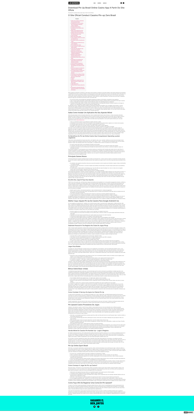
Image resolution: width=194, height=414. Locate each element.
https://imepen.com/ (80, 119)
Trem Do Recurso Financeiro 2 (77, 63)
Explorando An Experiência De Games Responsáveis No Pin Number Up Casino (77, 60)
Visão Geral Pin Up (74, 83)
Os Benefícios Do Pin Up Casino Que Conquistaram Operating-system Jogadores (77, 24)
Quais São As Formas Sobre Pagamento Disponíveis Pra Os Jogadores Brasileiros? (77, 52)
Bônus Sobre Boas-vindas (76, 36)
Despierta (99, 3)
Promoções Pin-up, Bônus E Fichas (77, 74)
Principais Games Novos (75, 26)
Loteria (72, 78)
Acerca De (104, 3)
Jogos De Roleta (74, 35)
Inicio (95, 3)
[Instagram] (123, 3)
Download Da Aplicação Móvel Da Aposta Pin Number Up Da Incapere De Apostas (78, 88)
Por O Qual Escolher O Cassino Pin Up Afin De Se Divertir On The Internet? (77, 71)
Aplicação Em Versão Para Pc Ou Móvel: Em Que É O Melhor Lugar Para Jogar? (77, 81)
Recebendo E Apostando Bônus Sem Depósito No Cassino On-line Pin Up (77, 65)
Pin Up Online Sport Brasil (76, 44)
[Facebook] (121, 3)
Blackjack (73, 77)
